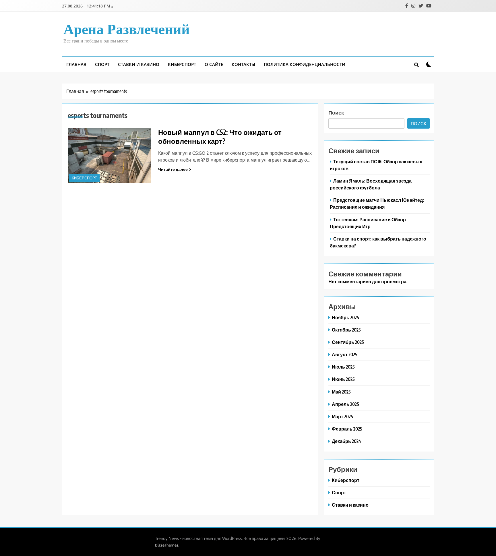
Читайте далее (173, 169)
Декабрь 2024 (346, 441)
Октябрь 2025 (346, 330)
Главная (76, 64)
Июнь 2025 (343, 379)
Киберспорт (182, 64)
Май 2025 (341, 392)
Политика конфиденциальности (304, 64)
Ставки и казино (138, 64)
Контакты (243, 64)
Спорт (102, 64)
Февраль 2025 (347, 429)
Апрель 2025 (345, 404)
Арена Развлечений (126, 29)
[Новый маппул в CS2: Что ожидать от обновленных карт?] (109, 155)
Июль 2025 (343, 367)
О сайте (214, 64)
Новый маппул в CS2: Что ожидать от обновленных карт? (220, 136)
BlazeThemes (166, 545)
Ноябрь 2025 (345, 317)
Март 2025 (342, 416)
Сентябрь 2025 (348, 342)
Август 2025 (344, 354)
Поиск (336, 112)
